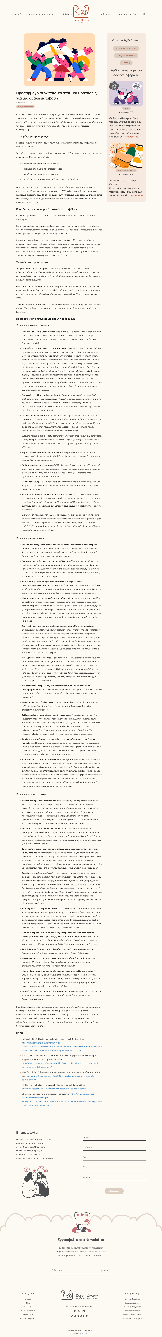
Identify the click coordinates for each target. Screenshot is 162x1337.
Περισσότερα (131, 136)
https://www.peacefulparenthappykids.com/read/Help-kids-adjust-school (54, 1088)
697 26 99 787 (81, 1315)
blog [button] (66, 14)
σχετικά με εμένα (42, 14)
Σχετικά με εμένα (28, 1307)
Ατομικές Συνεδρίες (132, 1299)
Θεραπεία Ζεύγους (132, 1303)
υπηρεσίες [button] (100, 14)
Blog (28, 1303)
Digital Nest (85, 1333)
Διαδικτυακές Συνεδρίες (132, 1318)
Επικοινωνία (28, 1314)
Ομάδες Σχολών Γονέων (132, 1314)
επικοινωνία (127, 14)
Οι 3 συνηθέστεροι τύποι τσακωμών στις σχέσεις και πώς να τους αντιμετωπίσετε (126, 122)
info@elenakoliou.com (79, 1306)
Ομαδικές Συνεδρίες (132, 1311)
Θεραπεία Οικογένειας (132, 1307)
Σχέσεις (126, 62)
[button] (144, 14)
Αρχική (16, 14)
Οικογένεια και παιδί (25, 107)
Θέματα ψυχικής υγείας (126, 48)
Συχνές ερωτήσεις (28, 1311)
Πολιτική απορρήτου (28, 1318)
